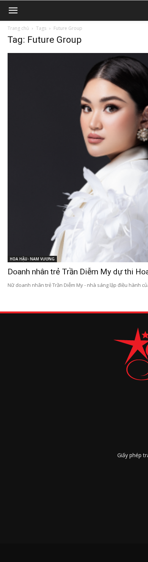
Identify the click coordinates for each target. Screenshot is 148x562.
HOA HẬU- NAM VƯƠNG (32, 259)
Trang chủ (18, 28)
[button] (13, 10)
